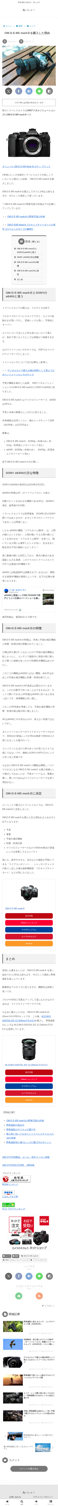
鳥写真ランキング (10, 1184)
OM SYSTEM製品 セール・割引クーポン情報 (26, 1157)
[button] (49, 91)
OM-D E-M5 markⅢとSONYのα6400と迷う (27, 250)
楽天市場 (29, 916)
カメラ (7, 1256)
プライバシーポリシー (43, 1497)
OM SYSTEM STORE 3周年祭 (18, 1165)
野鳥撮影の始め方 (15, 1125)
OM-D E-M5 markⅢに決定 (28, 272)
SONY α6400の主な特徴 (28, 257)
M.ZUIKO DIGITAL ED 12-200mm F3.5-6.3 (26, 1065)
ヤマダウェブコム (29, 930)
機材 (16, 1256)
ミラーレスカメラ (39, 1260)
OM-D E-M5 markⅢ (15, 908)
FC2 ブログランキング (13, 1209)
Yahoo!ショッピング (29, 923)
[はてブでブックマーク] (29, 91)
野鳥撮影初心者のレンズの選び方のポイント (28, 1142)
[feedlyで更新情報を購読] (18, 1295)
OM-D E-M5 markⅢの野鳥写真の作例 (26, 216)
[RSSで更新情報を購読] (39, 1295)
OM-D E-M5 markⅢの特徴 (28, 264)
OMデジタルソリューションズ (16, 1260)
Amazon (29, 943)
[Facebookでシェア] (18, 91)
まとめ (20, 279)
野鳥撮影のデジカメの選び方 (21, 1129)
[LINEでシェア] (39, 91)
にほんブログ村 (10, 1196)
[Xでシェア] (8, 91)
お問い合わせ (15, 1497)
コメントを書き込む (29, 1468)
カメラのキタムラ (29, 936)
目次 (28, 241)
